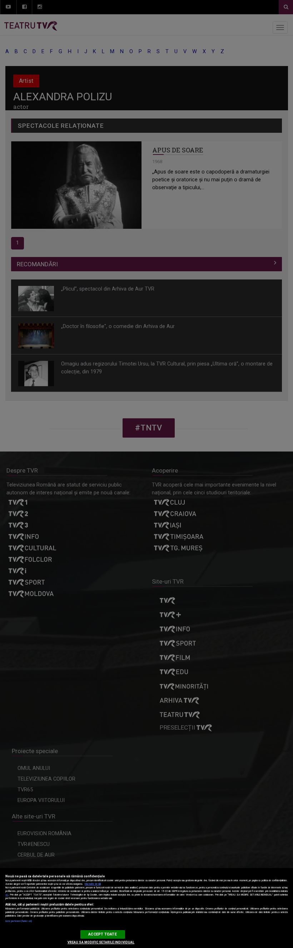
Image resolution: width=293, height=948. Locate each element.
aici (6, 894)
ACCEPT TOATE (102, 934)
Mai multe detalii (93, 884)
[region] (146, 908)
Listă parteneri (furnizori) (18, 921)
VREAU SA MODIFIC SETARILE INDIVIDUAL (101, 942)
